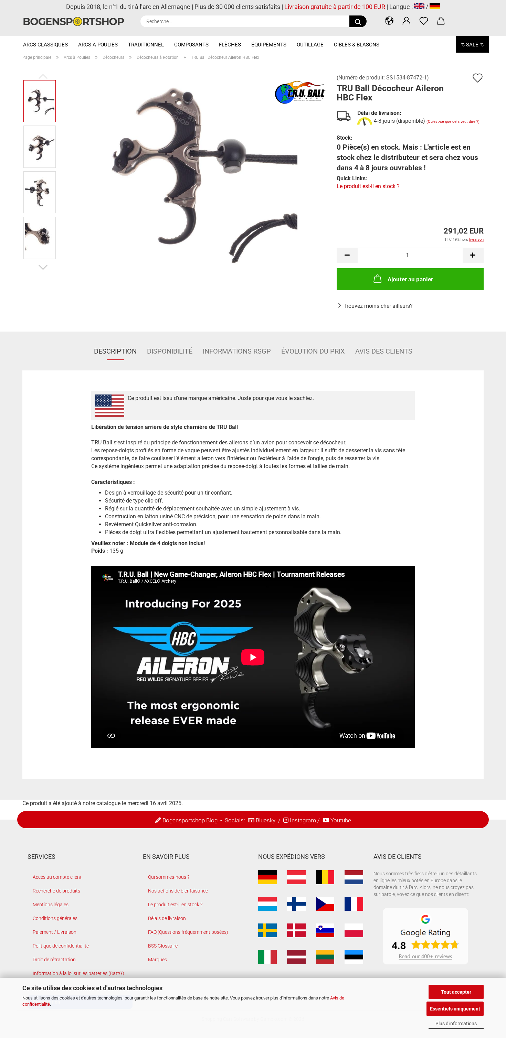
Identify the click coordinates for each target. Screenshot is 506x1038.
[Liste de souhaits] (423, 20)
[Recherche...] (358, 21)
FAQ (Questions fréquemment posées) (188, 932)
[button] (389, 20)
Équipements (268, 45)
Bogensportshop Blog (190, 820)
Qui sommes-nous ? (168, 877)
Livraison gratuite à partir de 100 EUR (334, 6)
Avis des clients (383, 351)
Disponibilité (169, 351)
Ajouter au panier (410, 279)
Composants (191, 45)
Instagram (303, 820)
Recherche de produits (56, 891)
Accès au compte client (57, 877)
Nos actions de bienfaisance (178, 891)
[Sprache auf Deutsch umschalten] (435, 6)
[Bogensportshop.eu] (76, 21)
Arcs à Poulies (98, 45)
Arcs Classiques (45, 45)
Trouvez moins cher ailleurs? (378, 306)
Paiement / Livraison (54, 932)
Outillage (310, 45)
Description (115, 351)
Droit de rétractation (54, 959)
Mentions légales (50, 904)
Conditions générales (55, 918)
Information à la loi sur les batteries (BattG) (78, 973)
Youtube (340, 820)
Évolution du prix (313, 351)
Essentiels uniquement (455, 1009)
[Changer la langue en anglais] (419, 6)
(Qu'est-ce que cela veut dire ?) (452, 121)
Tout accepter (456, 992)
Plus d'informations (456, 1023)
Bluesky (265, 820)
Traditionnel (146, 45)
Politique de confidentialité (61, 946)
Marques (157, 959)
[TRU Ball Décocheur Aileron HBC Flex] (194, 169)
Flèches (230, 45)
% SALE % (472, 45)
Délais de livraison (167, 918)
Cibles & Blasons (356, 45)
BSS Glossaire (163, 946)
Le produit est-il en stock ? (368, 186)
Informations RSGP (237, 351)
